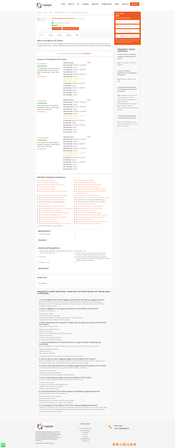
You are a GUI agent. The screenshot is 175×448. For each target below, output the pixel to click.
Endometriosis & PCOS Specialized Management (92, 221)
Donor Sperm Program (85, 219)
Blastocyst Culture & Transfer (86, 210)
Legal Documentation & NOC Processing (89, 184)
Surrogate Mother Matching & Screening (52, 184)
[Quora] (128, 444)
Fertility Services (107, 4)
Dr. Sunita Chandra (43, 138)
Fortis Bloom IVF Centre (79, 12)
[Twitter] (124, 444)
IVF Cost (85, 434)
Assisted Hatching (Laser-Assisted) (51, 210)
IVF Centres (85, 432)
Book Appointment (71, 28)
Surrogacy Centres (85, 438)
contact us (125, 4)
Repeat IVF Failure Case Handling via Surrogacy (92, 189)
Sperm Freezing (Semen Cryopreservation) (90, 206)
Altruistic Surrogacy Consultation (87, 182)
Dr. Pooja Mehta (42, 101)
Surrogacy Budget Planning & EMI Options (53, 199)
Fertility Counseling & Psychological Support (91, 217)
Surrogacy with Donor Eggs (85, 180)
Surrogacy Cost (85, 441)
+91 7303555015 (121, 428)
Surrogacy (85, 4)
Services (59, 35)
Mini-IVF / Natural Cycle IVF (49, 219)
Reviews (68, 35)
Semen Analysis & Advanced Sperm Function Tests (56, 223)
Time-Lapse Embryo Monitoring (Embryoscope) (55, 212)
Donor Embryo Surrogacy (47, 189)
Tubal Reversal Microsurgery (49, 221)
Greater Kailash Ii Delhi (62, 12)
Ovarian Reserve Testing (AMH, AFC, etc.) (90, 223)
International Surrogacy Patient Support (52, 197)
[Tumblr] (135, 444)
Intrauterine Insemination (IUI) (87, 204)
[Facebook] (117, 444)
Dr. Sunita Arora (42, 63)
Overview (41, 35)
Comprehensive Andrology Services (51, 215)
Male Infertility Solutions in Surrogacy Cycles (53, 191)
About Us (71, 4)
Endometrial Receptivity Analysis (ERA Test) (53, 217)
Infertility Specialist (85, 430)
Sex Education (44, 204)
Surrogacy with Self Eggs (47, 180)
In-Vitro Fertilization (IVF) (85, 428)
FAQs (77, 35)
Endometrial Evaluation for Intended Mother (53, 195)
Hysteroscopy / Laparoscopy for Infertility (90, 212)
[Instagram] (121, 444)
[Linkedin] (114, 444)
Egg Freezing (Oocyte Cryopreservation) (52, 206)
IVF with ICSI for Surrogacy (48, 187)
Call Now (57, 28)
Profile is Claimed (80, 18)
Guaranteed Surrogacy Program (49, 182)
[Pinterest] (131, 444)
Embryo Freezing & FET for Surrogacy (88, 187)
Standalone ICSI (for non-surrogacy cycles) (90, 208)
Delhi (51, 12)
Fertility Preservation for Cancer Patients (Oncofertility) (57, 208)
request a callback (127, 36)
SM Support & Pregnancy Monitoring (89, 195)
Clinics (45, 12)
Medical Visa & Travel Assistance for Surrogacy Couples (94, 197)
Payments (135, 4)
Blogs (117, 4)
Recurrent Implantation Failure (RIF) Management (93, 215)
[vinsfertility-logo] (44, 5)
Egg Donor (95, 4)
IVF (78, 4)
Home (63, 4)
